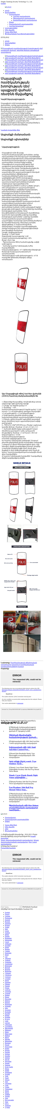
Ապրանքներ (10, 12)
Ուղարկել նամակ (8, 848)
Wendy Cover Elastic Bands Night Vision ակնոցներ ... (23, 776)
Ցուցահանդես (11, 831)
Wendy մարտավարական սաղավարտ (17, 840)
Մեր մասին (9, 30)
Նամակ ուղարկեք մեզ (10, 130)
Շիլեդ (11, 22)
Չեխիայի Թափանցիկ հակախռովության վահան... (23, 736)
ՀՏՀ (6, 829)
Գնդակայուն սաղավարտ (24, 18)
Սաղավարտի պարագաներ (21, 24)
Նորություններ (11, 28)
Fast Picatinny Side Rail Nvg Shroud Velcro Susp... (21, 788)
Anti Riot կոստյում (16, 26)
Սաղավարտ (14, 14)
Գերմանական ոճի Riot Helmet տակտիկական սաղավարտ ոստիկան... (23, 807)
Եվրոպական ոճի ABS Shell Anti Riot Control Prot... (22, 748)
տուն (7, 10)
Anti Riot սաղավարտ (21, 16)
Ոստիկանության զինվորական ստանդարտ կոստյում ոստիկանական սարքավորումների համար (19, 664)
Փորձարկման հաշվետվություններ (19, 34)
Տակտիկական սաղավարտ (25, 20)
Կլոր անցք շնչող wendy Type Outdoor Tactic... (22, 762)
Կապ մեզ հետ (11, 32)
